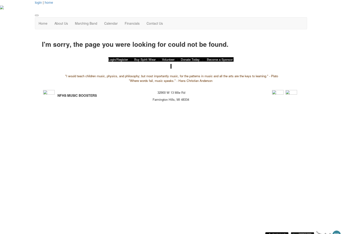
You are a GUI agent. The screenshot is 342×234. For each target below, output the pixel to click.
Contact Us (155, 23)
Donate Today (190, 59)
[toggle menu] (37, 15)
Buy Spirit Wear (145, 59)
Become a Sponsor (220, 59)
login (38, 2)
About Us (61, 23)
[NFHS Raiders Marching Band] (291, 95)
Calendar (111, 23)
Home (43, 23)
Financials (132, 23)
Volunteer (168, 59)
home (49, 2)
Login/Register (118, 59)
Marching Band (86, 23)
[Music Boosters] (278, 95)
